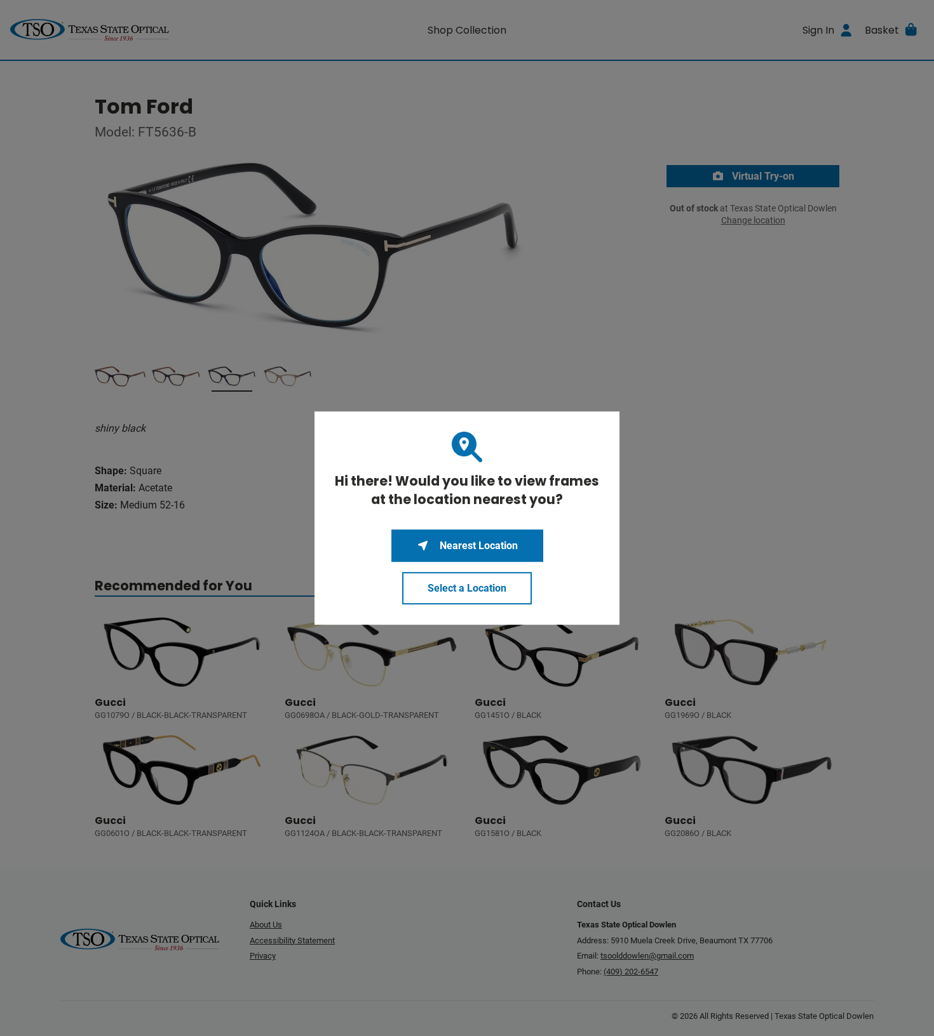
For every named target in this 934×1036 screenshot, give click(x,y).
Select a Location (467, 588)
